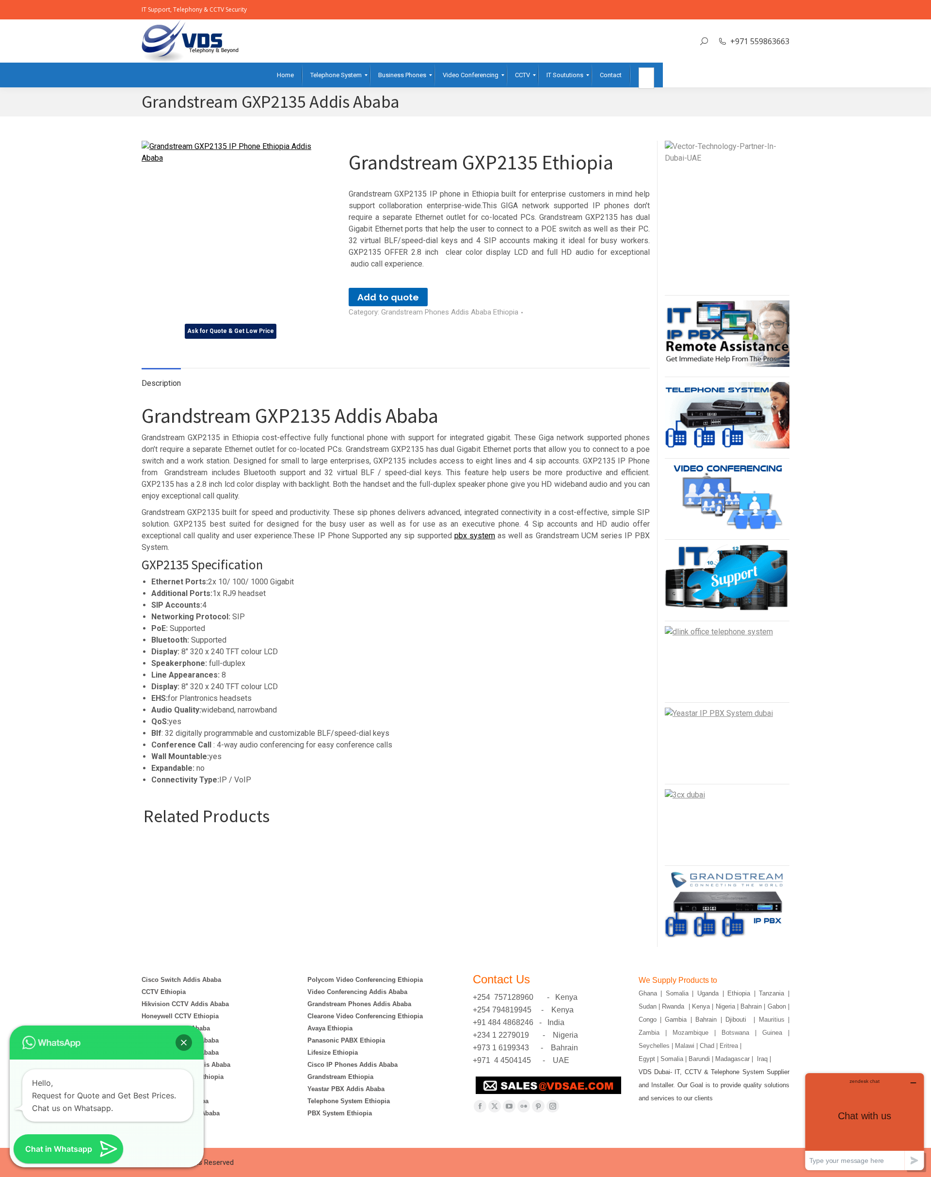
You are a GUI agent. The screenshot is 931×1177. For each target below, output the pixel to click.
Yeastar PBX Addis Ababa (346, 1089)
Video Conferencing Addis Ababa (357, 991)
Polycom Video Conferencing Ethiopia (365, 979)
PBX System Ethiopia (339, 1113)
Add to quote (388, 297)
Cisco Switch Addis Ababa (181, 979)
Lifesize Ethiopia (332, 1052)
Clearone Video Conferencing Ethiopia (365, 1016)
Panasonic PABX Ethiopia (346, 1040)
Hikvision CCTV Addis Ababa (185, 1004)
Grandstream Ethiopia (340, 1076)
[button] (184, 1042)
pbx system (474, 535)
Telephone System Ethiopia (348, 1101)
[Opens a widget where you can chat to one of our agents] (865, 1121)
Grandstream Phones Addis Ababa (359, 1004)
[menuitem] (285, 75)
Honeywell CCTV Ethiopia (180, 1016)
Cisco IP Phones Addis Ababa (352, 1064)
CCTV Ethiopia (164, 991)
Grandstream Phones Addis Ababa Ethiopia (449, 312)
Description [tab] (161, 383)
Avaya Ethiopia (330, 1028)
